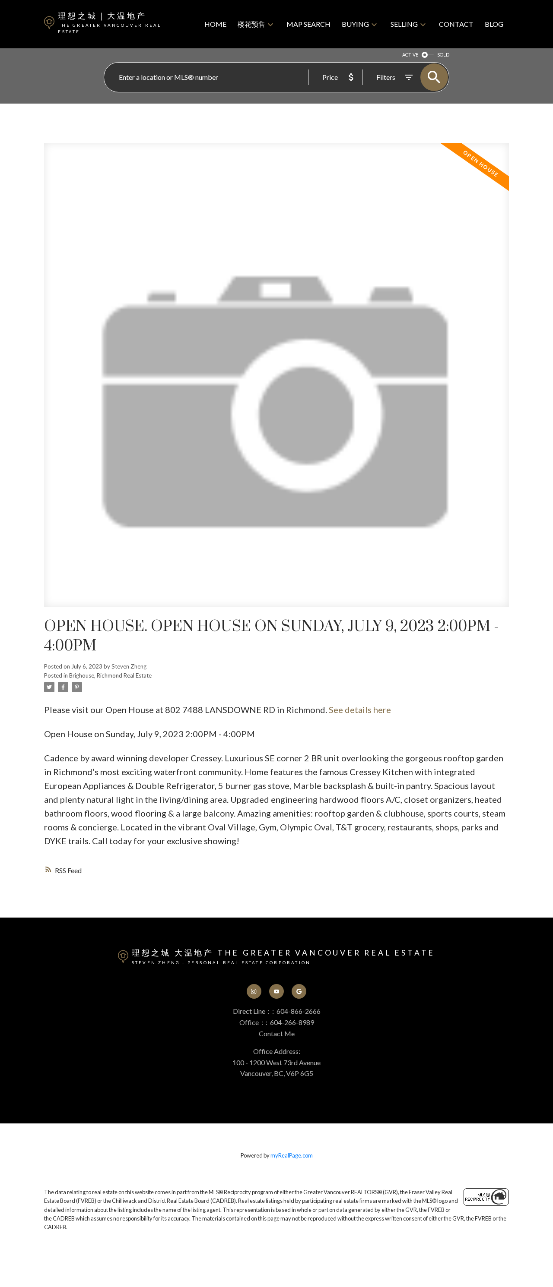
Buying (355, 24)
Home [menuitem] (215, 24)
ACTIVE (410, 54)
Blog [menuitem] (494, 24)
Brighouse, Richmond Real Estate (110, 675)
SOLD (443, 54)
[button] (254, 991)
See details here (360, 709)
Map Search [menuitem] (308, 24)
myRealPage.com (291, 1155)
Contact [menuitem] (456, 24)
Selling (404, 24)
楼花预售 (251, 24)
